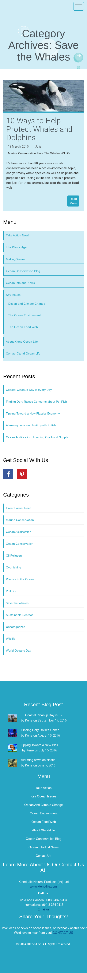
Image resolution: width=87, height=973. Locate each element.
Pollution (11, 591)
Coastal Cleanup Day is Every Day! (29, 389)
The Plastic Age (16, 247)
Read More (73, 201)
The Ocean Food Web (23, 327)
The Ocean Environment (24, 315)
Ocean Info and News (20, 283)
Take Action (44, 788)
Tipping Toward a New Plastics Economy (33, 413)
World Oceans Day (18, 650)
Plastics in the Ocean (20, 579)
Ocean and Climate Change (26, 303)
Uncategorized (15, 626)
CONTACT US (63, 932)
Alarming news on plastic (38, 760)
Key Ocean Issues (43, 796)
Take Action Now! (17, 235)
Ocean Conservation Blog (23, 271)
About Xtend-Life (43, 830)
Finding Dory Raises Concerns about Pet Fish (36, 401)
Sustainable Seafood (20, 615)
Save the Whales (48, 153)
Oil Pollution (14, 555)
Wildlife (65, 153)
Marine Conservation (22, 153)
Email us (44, 909)
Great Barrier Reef (18, 508)
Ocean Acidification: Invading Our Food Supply (37, 437)
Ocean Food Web (43, 822)
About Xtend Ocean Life (22, 341)
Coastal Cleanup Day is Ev (43, 715)
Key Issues (13, 294)
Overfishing (13, 567)
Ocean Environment (43, 813)
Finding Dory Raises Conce (40, 730)
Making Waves (15, 259)
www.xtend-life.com (43, 886)
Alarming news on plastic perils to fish (31, 425)
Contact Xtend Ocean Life (23, 353)
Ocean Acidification (18, 531)
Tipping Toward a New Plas (39, 745)
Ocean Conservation (19, 543)
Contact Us (43, 855)
